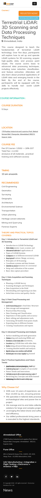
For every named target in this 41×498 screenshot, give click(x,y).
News (8, 490)
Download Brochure (29, 18)
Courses (5, 10)
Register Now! (29, 13)
